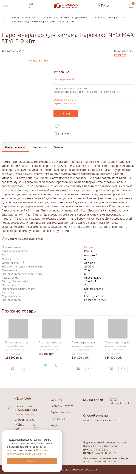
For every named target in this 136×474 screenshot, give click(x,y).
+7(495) (26, 410)
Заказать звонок (25, 414)
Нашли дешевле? (63, 79)
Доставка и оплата (64, 99)
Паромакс (120, 55)
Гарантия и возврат (65, 103)
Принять (32, 461)
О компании (57, 419)
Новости (55, 425)
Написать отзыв (38, 60)
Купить (65, 113)
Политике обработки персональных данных (27, 452)
